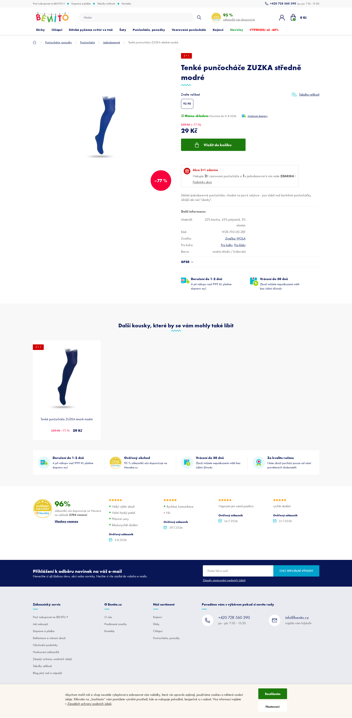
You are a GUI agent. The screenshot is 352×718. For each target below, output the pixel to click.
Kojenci (157, 617)
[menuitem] (40, 30)
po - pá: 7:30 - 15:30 (234, 620)
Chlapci (158, 631)
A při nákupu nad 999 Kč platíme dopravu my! (211, 283)
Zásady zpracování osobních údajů (224, 580)
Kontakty (126, 3)
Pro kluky (240, 245)
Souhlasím (272, 694)
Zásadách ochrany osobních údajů (89, 704)
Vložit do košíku (218, 144)
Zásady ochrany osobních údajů (52, 659)
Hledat (199, 17)
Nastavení (272, 707)
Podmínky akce (202, 182)
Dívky (156, 624)
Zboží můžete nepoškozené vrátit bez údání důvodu (279, 283)
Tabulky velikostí (106, 3)
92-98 (187, 103)
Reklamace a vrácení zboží (49, 638)
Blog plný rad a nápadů (47, 673)
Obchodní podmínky (45, 645)
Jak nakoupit (40, 624)
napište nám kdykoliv (298, 620)
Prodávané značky (115, 624)
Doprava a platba (81, 3)
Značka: (235, 238)
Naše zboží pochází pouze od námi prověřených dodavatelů (289, 462)
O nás (108, 617)
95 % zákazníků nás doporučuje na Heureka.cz (145, 462)
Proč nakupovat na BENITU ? (49, 3)
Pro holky (227, 245)
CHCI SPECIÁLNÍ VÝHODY (296, 571)
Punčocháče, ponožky (166, 638)
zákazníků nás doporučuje (239, 17)
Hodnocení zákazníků (46, 652)
